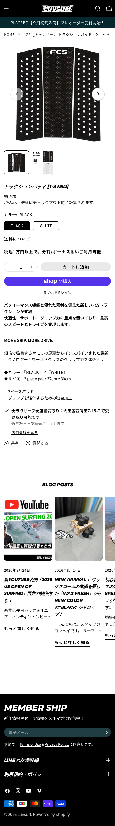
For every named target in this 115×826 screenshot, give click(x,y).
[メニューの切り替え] (6, 8)
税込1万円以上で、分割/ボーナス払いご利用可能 (52, 251)
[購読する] (106, 732)
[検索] (98, 8)
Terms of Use (30, 744)
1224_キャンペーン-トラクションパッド (58, 34)
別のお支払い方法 (57, 292)
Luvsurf (24, 814)
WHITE (46, 225)
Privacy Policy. (57, 744)
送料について (17, 239)
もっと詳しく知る (21, 628)
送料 (25, 202)
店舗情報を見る (24, 432)
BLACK (17, 225)
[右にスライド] (98, 94)
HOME (9, 34)
